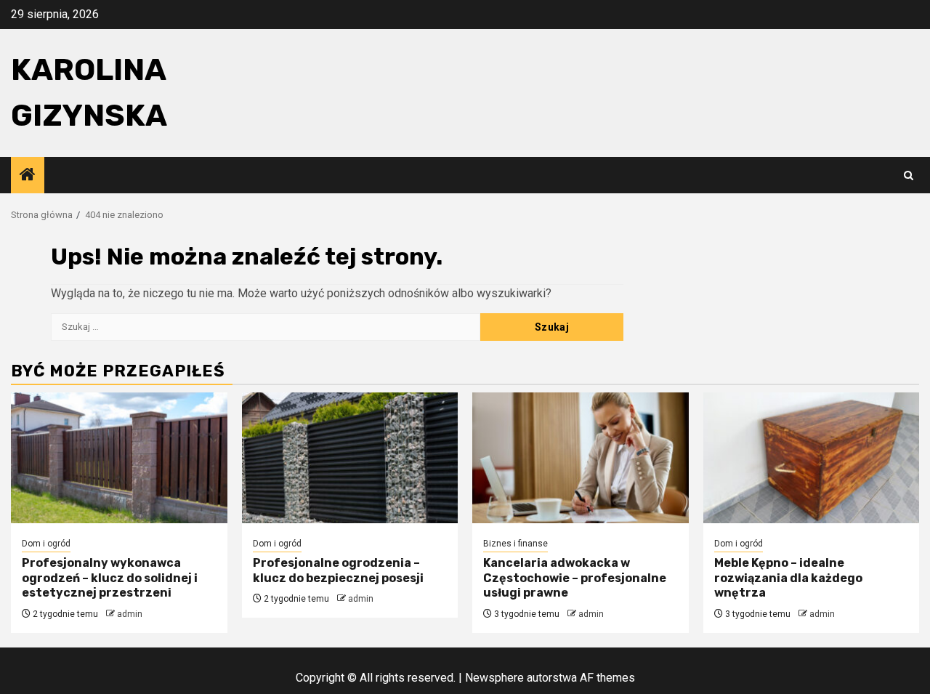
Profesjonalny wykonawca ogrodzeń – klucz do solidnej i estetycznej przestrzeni (110, 578)
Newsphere (494, 678)
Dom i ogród (46, 543)
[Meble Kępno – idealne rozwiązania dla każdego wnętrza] (811, 457)
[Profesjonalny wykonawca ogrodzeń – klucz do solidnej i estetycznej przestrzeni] (119, 457)
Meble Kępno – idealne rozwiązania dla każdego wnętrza (788, 578)
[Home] (28, 176)
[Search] (908, 175)
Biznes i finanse (515, 543)
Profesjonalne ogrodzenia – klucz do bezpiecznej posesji (338, 570)
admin (129, 614)
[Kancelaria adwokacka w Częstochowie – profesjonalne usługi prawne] (580, 457)
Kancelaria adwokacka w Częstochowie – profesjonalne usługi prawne (574, 578)
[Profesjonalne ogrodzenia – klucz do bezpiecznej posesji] (350, 457)
